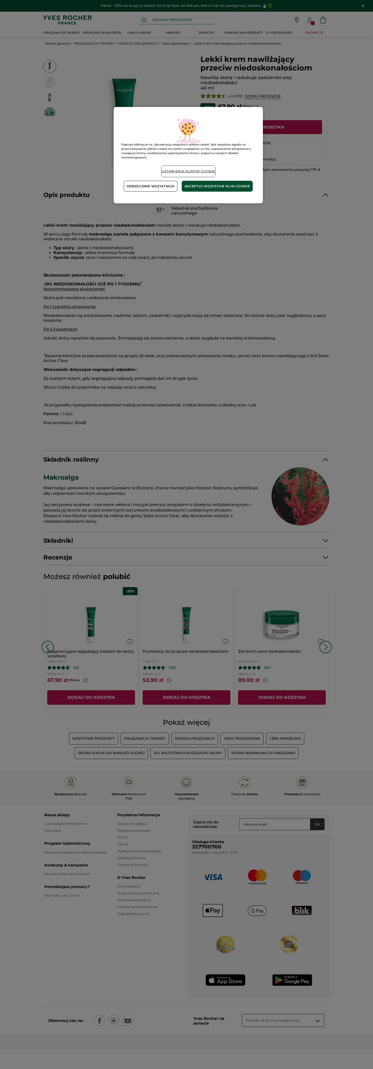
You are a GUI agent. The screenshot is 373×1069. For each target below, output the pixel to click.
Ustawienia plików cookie (188, 171)
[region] (188, 155)
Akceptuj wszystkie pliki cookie (217, 186)
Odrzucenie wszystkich (151, 186)
